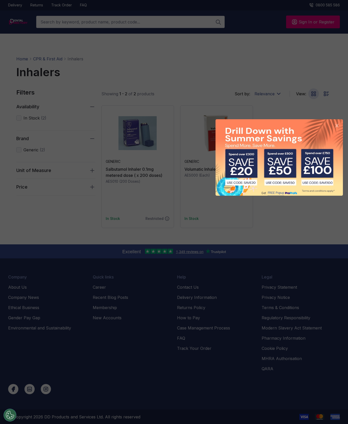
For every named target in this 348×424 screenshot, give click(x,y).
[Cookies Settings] (10, 415)
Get (272, 193)
